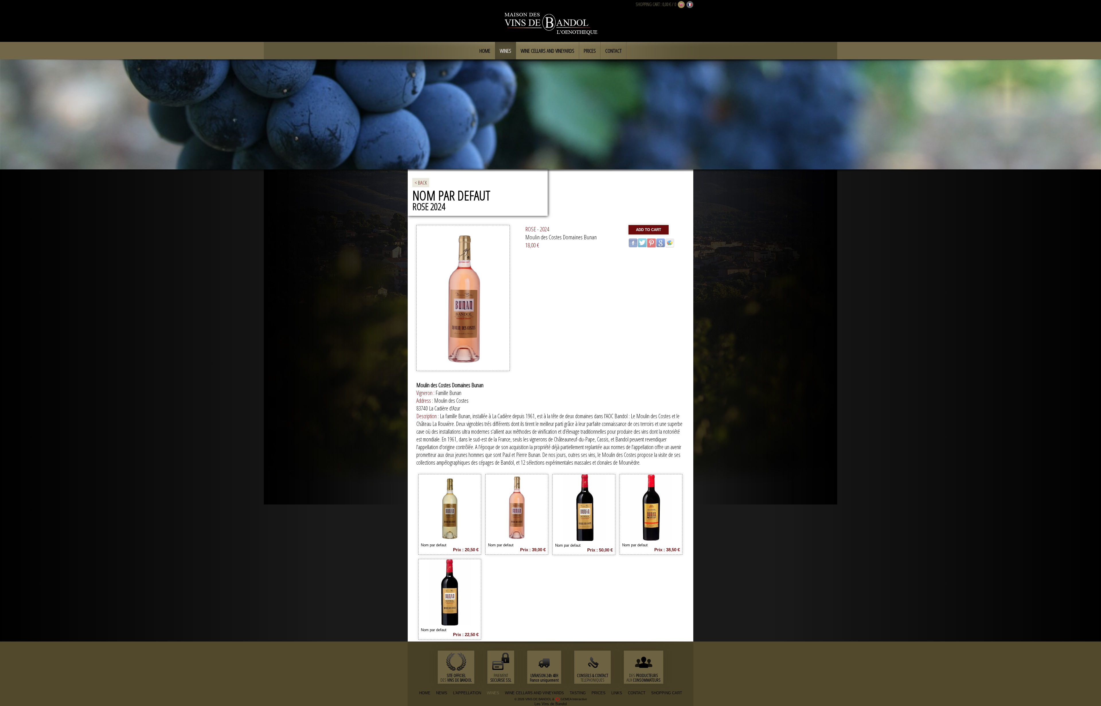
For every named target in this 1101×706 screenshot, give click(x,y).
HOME (424, 693)
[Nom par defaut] (450, 538)
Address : (425, 400)
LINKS (616, 693)
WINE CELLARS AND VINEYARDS (534, 693)
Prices (590, 50)
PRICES (599, 693)
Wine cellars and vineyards (547, 50)
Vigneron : (426, 393)
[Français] (689, 5)
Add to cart (648, 230)
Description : (428, 416)
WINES (493, 693)
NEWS (441, 693)
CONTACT (636, 693)
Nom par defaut (433, 545)
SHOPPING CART (648, 4)
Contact (613, 50)
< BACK (421, 182)
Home (484, 50)
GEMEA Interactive (574, 699)
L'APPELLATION (467, 693)
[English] (681, 5)
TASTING (578, 693)
